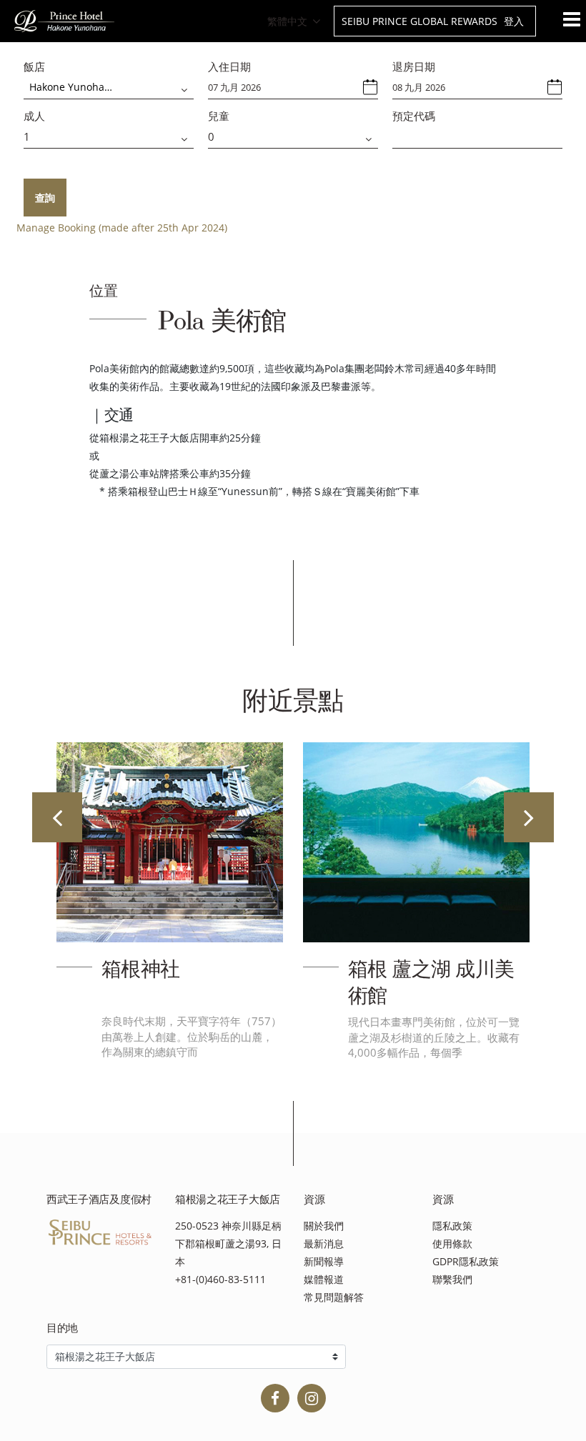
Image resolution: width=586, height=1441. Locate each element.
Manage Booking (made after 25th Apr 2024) (121, 227)
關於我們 (324, 1225)
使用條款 (452, 1243)
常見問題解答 (334, 1297)
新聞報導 (324, 1261)
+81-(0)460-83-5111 (220, 1279)
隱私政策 (452, 1225)
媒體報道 (324, 1279)
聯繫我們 (452, 1279)
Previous (57, 817)
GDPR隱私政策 (465, 1261)
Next (529, 817)
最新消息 (324, 1243)
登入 (514, 21)
